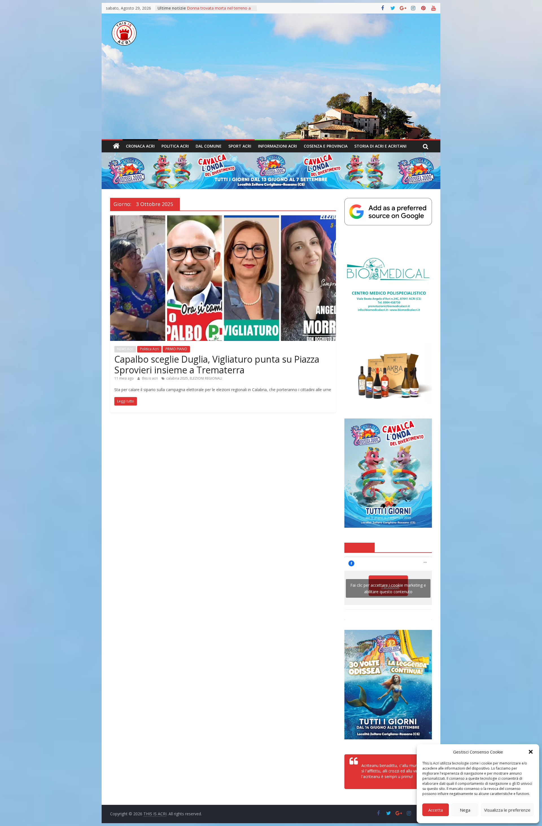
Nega (465, 810)
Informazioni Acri (277, 146)
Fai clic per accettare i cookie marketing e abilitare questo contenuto (388, 588)
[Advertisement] (271, 96)
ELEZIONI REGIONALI (206, 378)
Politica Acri (175, 146)
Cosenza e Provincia (326, 146)
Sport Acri (239, 146)
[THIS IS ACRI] (116, 146)
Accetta (435, 810)
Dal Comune (209, 146)
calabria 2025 (177, 378)
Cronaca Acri (140, 146)
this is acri (150, 378)
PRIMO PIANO (176, 349)
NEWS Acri (125, 349)
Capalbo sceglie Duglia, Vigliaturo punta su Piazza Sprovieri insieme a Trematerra (216, 364)
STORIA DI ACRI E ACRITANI (380, 146)
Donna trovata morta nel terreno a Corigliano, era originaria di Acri (219, 10)
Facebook (359, 547)
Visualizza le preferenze (507, 810)
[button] (531, 752)
